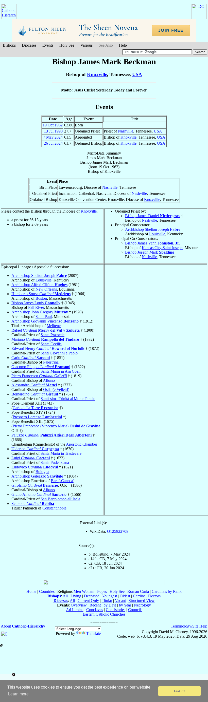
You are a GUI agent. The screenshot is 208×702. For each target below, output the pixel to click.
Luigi (30, 458)
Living (76, 596)
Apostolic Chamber (81, 444)
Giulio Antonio (38, 494)
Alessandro (34, 385)
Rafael (45, 330)
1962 (59, 125)
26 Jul (49, 143)
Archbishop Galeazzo (37, 476)
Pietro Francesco (39, 376)
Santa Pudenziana (55, 462)
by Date (109, 605)
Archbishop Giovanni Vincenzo (45, 321)
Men (77, 591)
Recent (95, 605)
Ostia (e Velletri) (56, 389)
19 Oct (48, 125)
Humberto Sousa (41, 294)
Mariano (45, 339)
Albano (49, 380)
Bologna (42, 471)
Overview (79, 605)
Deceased (91, 596)
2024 (59, 137)
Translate (93, 633)
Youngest (109, 596)
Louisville (157, 234)
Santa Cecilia (51, 344)
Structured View (142, 600)
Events (47, 45)
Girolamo (34, 485)
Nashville (125, 131)
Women (88, 591)
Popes (102, 591)
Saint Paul (44, 316)
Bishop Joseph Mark (149, 252)
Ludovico (34, 467)
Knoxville (97, 74)
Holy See (66, 45)
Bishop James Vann (152, 243)
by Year (125, 605)
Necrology (142, 605)
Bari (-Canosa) (62, 481)
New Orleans (46, 289)
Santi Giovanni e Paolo (59, 353)
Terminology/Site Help (189, 626)
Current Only (88, 600)
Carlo (30, 357)
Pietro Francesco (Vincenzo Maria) (56, 426)
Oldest (125, 596)
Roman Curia (138, 591)
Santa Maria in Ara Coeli (60, 371)
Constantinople (54, 508)
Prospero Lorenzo (37, 417)
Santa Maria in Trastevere (61, 453)
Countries (47, 591)
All (65, 596)
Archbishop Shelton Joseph (152, 229)
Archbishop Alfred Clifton (39, 284)
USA (137, 74)
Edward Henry (47, 348)
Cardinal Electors (147, 596)
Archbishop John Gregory (39, 312)
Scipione (32, 503)
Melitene (54, 326)
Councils (135, 610)
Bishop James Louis (35, 303)
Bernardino (34, 394)
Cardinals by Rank (167, 591)
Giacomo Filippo (40, 367)
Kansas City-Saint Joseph (162, 247)
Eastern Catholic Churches (104, 614)
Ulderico (35, 449)
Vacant (120, 600)
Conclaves (94, 610)
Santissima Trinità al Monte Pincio (68, 398)
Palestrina (51, 362)
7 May (48, 137)
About (23, 626)
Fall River (36, 307)
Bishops (9, 45)
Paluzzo (51, 435)
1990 (59, 131)
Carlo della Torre (35, 408)
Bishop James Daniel (152, 216)
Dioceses (29, 45)
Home (31, 591)
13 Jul (49, 131)
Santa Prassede (52, 335)
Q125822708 (117, 531)
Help (123, 45)
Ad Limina (74, 610)
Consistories (115, 610)
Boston (41, 298)
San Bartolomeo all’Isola (60, 499)
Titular (107, 600)
